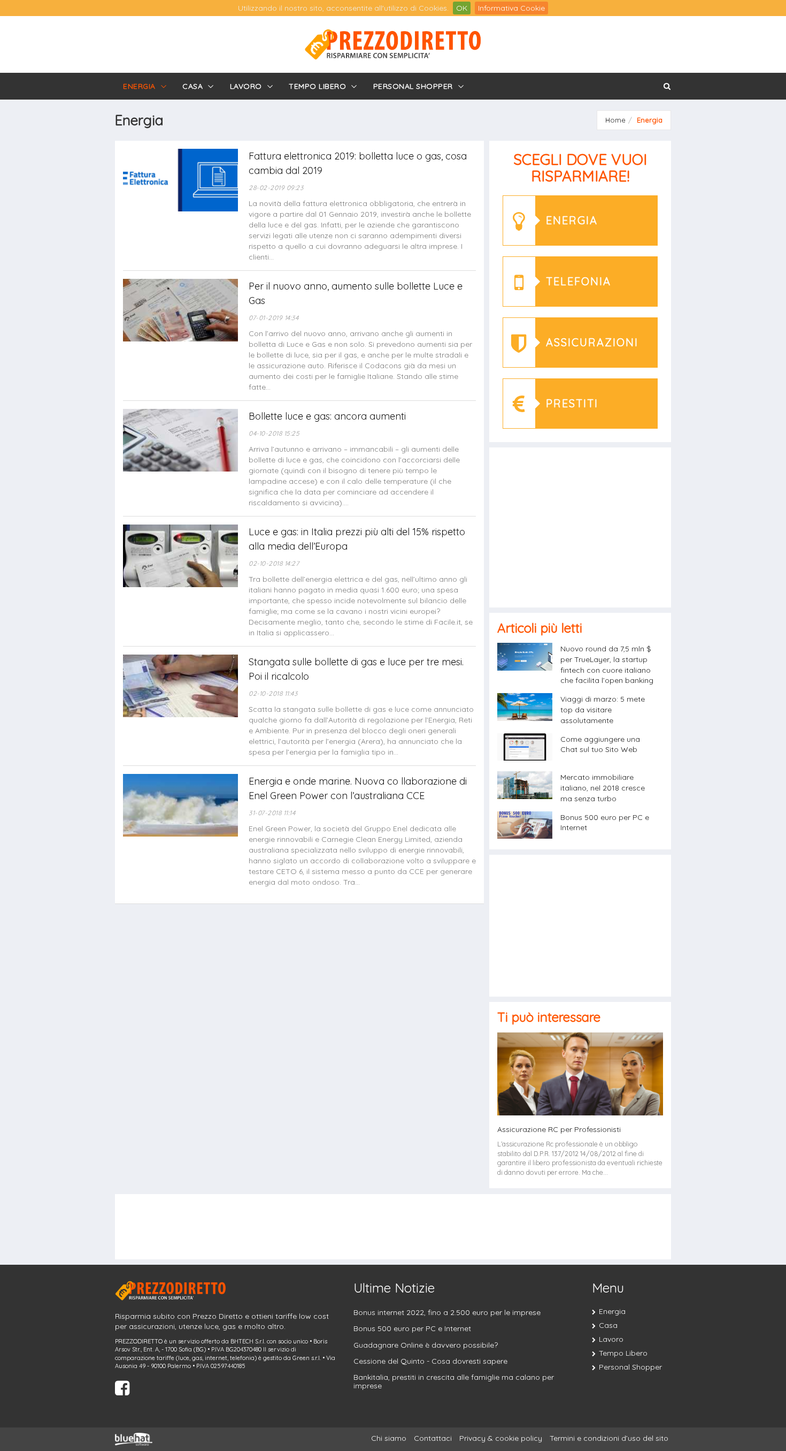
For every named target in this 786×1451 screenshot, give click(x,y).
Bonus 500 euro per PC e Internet (412, 1328)
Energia (139, 86)
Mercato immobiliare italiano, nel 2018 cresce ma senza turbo (602, 787)
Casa (192, 86)
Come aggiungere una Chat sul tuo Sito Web (600, 744)
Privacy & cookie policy (500, 1438)
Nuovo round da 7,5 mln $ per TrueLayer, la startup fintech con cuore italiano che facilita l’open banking (606, 664)
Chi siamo (388, 1438)
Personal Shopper (413, 86)
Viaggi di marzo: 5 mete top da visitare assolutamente (602, 709)
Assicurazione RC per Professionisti (559, 1129)
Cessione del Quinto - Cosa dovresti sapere (430, 1361)
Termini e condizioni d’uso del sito (609, 1438)
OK (461, 8)
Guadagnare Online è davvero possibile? (425, 1345)
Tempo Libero (317, 86)
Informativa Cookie (511, 8)
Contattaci (433, 1438)
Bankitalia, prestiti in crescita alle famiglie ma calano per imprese (453, 1381)
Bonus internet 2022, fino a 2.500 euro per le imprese (447, 1312)
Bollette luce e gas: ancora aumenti (327, 416)
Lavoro (246, 86)
